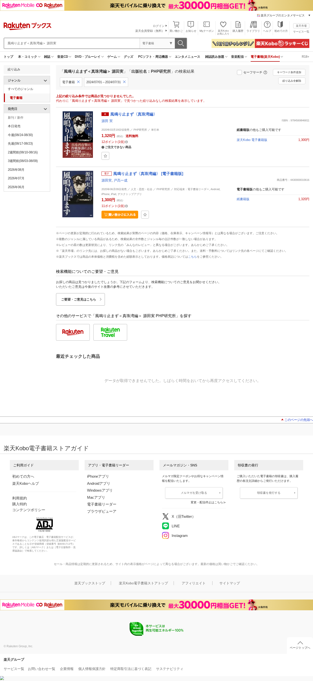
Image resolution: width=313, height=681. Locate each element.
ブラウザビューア (101, 511)
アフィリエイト (194, 583)
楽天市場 (301, 25)
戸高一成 (120, 180)
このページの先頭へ (298, 420)
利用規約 (19, 498)
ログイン (159, 26)
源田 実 (107, 121)
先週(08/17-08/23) (20, 143)
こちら (192, 256)
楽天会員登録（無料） (150, 30)
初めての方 (281, 30)
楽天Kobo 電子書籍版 (252, 140)
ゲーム (112, 56)
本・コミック (27, 56)
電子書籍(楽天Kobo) (265, 56)
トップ (8, 56)
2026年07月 (16, 178)
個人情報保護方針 (92, 669)
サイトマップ (229, 583)
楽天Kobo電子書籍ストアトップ (143, 583)
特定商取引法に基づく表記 (130, 669)
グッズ (128, 56)
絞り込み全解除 (291, 80)
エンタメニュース (187, 56)
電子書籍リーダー (101, 504)
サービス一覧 (301, 31)
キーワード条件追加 (289, 72)
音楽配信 (237, 56)
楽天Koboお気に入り (223, 32)
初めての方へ (23, 476)
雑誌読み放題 (214, 56)
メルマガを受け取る (194, 493)
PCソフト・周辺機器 (153, 56)
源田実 (106, 180)
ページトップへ (300, 647)
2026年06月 (16, 187)
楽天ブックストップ (89, 583)
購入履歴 (238, 30)
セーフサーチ (252, 72)
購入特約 (19, 504)
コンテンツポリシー (28, 510)
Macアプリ (96, 497)
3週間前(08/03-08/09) (23, 161)
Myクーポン (207, 30)
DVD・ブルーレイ (88, 56)
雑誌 (47, 56)
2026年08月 (16, 170)
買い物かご (176, 30)
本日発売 (14, 126)
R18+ (305, 56)
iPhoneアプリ (98, 476)
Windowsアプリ (100, 490)
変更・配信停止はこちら (207, 502)
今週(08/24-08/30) (20, 135)
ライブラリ (253, 30)
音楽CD (62, 56)
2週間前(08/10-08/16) (23, 152)
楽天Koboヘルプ (25, 483)
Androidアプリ (98, 483)
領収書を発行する (268, 493)
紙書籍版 (243, 199)
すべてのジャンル (20, 89)
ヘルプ (267, 30)
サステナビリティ (169, 669)
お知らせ (191, 30)
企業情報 (67, 669)
